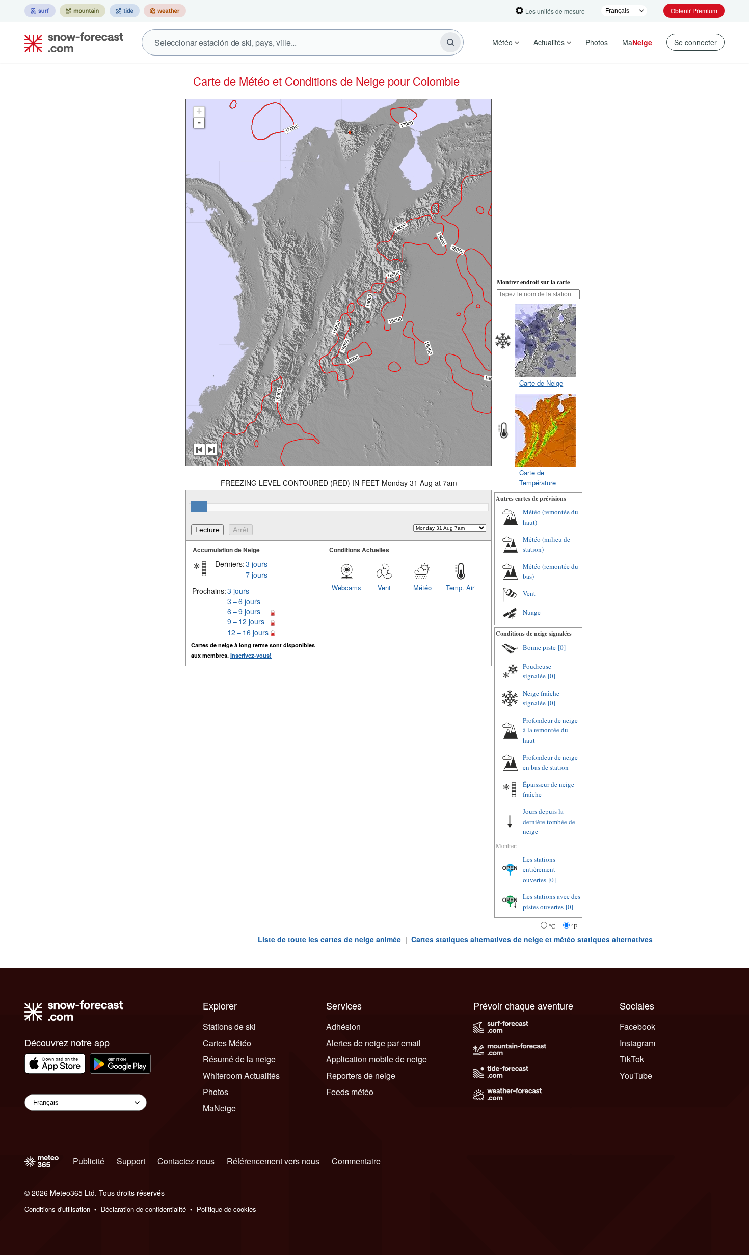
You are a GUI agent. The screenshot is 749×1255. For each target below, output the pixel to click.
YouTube (636, 1075)
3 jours (257, 564)
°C (552, 926)
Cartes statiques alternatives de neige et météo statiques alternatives (532, 939)
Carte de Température (537, 477)
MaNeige (219, 1108)
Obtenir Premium (694, 10)
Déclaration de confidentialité (143, 1209)
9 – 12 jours (245, 621)
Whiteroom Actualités (241, 1075)
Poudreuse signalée (537, 671)
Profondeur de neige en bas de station (550, 762)
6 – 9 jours (243, 611)
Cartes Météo (227, 1043)
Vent (384, 587)
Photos (596, 42)
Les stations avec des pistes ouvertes (551, 901)
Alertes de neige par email (373, 1043)
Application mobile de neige (376, 1059)
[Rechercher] (450, 42)
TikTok (632, 1059)
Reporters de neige (360, 1075)
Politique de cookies (226, 1209)
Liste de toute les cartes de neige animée (329, 939)
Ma (637, 42)
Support (131, 1161)
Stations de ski (229, 1026)
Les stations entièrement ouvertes (539, 869)
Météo (502, 42)
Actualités (549, 42)
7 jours (257, 574)
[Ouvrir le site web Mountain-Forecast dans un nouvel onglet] (82, 10)
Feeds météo (349, 1092)
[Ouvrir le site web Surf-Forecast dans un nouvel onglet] (40, 10)
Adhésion (343, 1026)
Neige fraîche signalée (541, 698)
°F (574, 926)
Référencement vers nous (273, 1161)
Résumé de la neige (239, 1059)
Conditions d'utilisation (57, 1209)
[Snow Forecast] (70, 42)
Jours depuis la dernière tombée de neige (549, 821)
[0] (562, 647)
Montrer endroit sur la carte (533, 282)
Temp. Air (460, 587)
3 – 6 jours (243, 601)
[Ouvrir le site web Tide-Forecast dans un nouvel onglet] (125, 10)
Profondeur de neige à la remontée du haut (550, 730)
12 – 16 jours (248, 632)
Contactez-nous (186, 1161)
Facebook (637, 1026)
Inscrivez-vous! (251, 655)
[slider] (199, 506)
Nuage (532, 612)
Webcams (346, 587)
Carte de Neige (541, 383)
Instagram (637, 1043)
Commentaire (356, 1161)
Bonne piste (539, 647)
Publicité (88, 1161)
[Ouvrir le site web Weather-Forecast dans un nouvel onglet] (165, 10)
